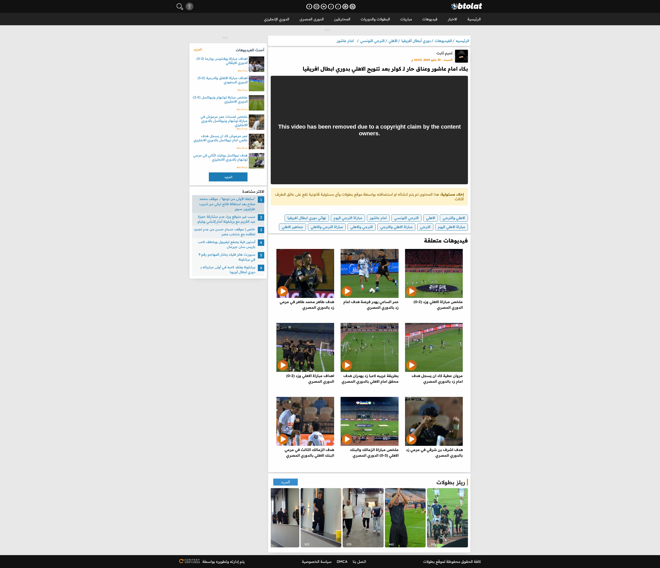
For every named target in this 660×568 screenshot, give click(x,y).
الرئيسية (474, 19)
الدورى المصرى (312, 19)
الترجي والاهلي (361, 226)
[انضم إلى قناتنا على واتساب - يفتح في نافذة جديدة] (345, 6)
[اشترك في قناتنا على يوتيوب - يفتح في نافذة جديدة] (324, 6)
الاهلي (430, 217)
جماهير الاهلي (292, 226)
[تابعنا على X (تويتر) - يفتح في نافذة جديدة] (338, 6)
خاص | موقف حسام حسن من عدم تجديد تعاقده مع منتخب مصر (224, 231)
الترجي (425, 226)
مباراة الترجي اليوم (348, 217)
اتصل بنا (359, 561)
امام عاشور (378, 217)
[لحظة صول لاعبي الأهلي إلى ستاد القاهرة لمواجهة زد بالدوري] (278, 517)
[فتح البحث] (179, 6)
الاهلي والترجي (454, 217)
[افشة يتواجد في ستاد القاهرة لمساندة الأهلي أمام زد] (363, 517)
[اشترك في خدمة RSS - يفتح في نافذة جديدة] (353, 6)
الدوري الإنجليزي (276, 19)
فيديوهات (430, 19)
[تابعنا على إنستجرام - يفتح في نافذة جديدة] (316, 6)
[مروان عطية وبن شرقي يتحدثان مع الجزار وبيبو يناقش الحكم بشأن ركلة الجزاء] (447, 517)
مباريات (406, 19)
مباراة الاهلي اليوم (451, 226)
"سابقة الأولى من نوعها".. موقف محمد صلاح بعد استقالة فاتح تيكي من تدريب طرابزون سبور (227, 204)
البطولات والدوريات (375, 19)
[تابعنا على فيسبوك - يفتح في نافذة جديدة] (309, 6)
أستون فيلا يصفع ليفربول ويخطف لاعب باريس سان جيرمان (226, 244)
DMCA (342, 561)
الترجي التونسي (406, 217)
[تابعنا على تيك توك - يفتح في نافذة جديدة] (331, 6)
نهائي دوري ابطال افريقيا (306, 217)
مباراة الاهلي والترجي (396, 226)
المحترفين (342, 19)
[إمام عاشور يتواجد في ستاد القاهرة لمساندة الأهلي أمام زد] (321, 517)
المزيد (285, 482)
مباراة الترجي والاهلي (327, 226)
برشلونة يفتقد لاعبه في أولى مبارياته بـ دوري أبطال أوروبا (227, 269)
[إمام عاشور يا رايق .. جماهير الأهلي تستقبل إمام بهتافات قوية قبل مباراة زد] (405, 517)
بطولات (429, 561)
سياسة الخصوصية (317, 561)
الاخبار (452, 19)
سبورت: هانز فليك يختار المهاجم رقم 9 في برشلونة (227, 257)
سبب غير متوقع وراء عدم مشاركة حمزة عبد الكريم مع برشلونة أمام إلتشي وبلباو (226, 219)
